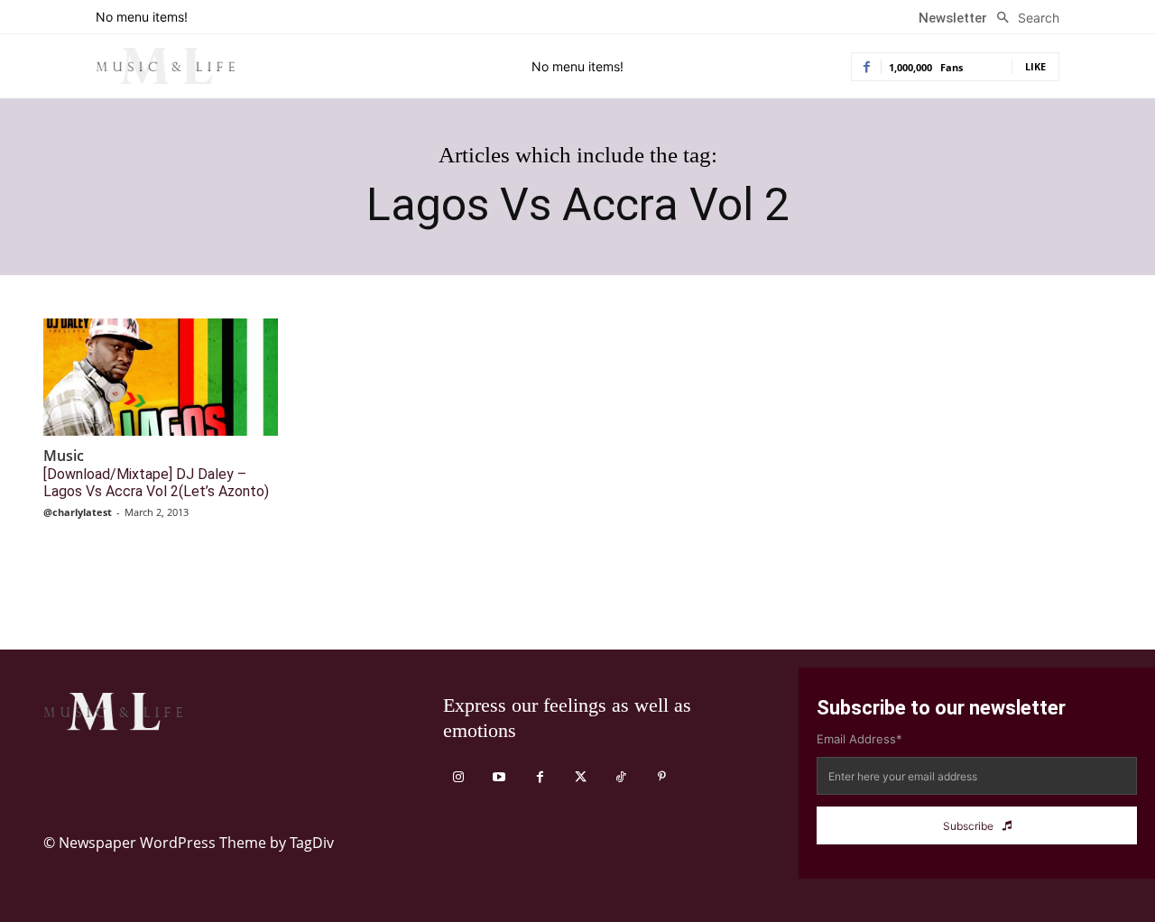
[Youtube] (499, 777)
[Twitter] (580, 777)
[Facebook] (540, 777)
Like (1035, 66)
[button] (1023, 18)
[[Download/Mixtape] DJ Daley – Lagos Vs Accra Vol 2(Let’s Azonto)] (160, 377)
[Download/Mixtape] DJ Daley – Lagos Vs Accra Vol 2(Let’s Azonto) (156, 483)
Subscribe (968, 826)
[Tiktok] (621, 777)
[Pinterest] (662, 777)
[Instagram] (459, 777)
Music (63, 456)
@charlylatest (77, 512)
